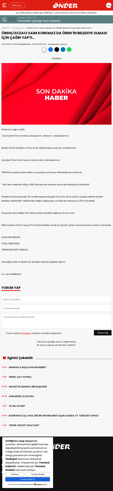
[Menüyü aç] (4, 5)
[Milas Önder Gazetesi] (65, 5)
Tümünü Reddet (38, 474)
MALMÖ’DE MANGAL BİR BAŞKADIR (28, 386)
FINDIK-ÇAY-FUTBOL (20, 377)
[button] (10, 19)
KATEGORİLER (11, 457)
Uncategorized (18, 28)
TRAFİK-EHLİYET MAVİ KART (24, 425)
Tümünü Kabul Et (27, 479)
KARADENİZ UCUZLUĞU (21, 396)
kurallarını (26, 333)
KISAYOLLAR (9, 464)
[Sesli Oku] (44, 49)
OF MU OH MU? (17, 406)
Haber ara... (17, 5)
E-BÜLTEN (8, 472)
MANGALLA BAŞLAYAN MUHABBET (27, 367)
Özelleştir (15, 474)
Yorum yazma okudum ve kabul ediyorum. (34, 333)
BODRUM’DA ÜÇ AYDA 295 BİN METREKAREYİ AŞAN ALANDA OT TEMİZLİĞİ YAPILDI (53, 415)
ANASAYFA (5, 28)
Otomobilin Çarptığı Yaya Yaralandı (39, 21)
